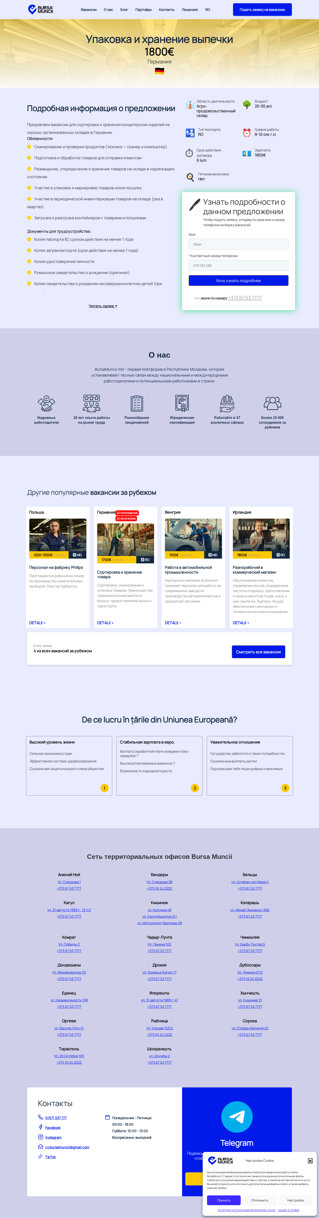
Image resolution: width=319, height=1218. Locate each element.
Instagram (53, 1137)
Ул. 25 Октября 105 (69, 1056)
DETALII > (37, 623)
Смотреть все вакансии (258, 651)
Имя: (192, 234)
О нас (108, 9)
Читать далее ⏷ (103, 305)
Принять (223, 1200)
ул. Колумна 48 (159, 910)
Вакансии (89, 9)
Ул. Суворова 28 (159, 881)
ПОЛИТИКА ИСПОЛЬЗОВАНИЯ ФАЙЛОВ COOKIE (247, 1210)
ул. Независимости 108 (69, 1000)
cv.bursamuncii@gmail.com (67, 1147)
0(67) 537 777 (56, 1117)
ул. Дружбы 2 (159, 1056)
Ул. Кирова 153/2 (159, 1028)
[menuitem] (208, 9)
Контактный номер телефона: (213, 255)
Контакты (166, 9)
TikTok (50, 1157)
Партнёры (143, 9)
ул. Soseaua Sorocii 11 (159, 972)
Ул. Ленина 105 (159, 944)
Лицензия (190, 9)
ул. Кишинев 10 (250, 1000)
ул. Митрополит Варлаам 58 (159, 923)
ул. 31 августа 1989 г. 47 (159, 1000)
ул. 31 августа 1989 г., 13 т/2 (69, 910)
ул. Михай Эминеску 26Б (250, 910)
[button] (310, 1160)
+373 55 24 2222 (159, 888)
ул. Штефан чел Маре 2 (249, 881)
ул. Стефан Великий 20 (250, 1028)
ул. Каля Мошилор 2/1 (159, 916)
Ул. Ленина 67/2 (250, 972)
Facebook (53, 1127)
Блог (124, 9)
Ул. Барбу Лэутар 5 (250, 944)
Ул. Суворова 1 (69, 881)
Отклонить (259, 1200)
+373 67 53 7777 (245, 297)
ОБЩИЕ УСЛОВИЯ (288, 1210)
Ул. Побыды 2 (69, 944)
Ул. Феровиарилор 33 (69, 972)
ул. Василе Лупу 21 (69, 1028)
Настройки (295, 1200)
